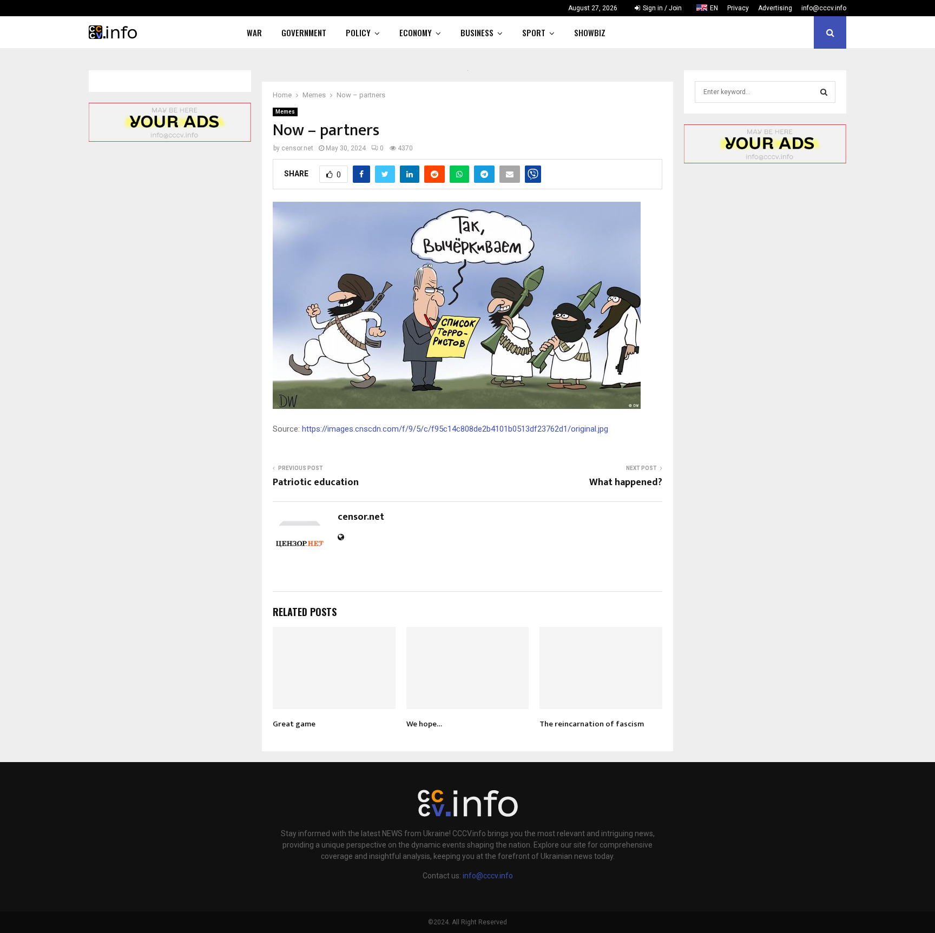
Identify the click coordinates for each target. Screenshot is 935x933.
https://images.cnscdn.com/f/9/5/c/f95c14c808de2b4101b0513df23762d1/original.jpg (455, 429)
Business (476, 32)
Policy (358, 32)
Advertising (775, 8)
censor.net (297, 148)
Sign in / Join (661, 8)
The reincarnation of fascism (591, 724)
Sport (533, 32)
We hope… (424, 724)
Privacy (738, 8)
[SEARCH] (823, 92)
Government (303, 32)
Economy (415, 32)
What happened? (625, 482)
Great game (294, 724)
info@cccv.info (823, 8)
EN (714, 8)
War (254, 32)
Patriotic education (316, 482)
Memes (285, 112)
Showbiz (589, 32)
